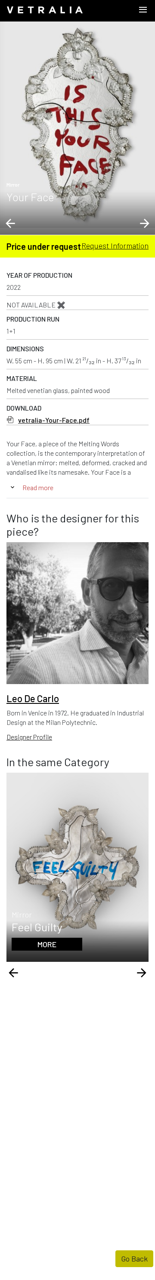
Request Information (115, 245)
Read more (37, 487)
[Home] (45, 10)
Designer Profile (29, 737)
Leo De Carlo (32, 698)
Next (145, 223)
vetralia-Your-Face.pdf (54, 420)
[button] (77, 124)
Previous (10, 223)
